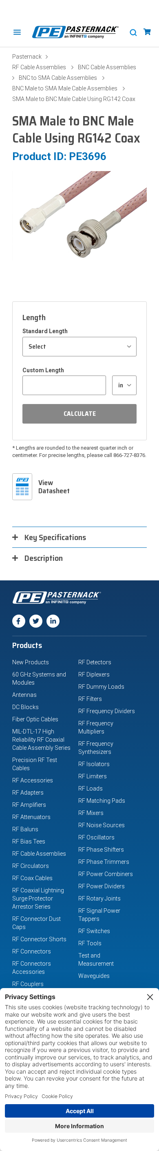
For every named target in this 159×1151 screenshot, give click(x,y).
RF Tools (90, 943)
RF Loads (90, 788)
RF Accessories (32, 780)
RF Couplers (28, 984)
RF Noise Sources (101, 825)
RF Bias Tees (28, 841)
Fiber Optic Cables (35, 719)
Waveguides (94, 976)
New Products (30, 662)
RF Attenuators (31, 817)
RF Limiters (92, 776)
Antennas (24, 695)
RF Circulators (30, 866)
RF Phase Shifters (101, 849)
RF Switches (94, 931)
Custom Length (43, 370)
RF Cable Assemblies (39, 67)
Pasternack (27, 56)
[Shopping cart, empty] (147, 32)
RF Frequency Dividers (106, 711)
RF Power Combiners (105, 874)
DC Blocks (25, 707)
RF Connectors (31, 951)
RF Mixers (91, 813)
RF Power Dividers (101, 886)
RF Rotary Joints (99, 898)
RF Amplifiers (29, 805)
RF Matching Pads (101, 800)
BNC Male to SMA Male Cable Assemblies (64, 88)
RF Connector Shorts (39, 939)
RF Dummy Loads (101, 686)
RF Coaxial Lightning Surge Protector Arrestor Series (38, 898)
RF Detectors (94, 662)
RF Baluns (25, 829)
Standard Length (45, 331)
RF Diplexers (94, 674)
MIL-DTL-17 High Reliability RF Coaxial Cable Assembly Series (41, 739)
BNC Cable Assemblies (107, 67)
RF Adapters (28, 792)
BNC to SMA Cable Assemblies (58, 78)
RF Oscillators (96, 837)
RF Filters (90, 699)
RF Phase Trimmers (103, 862)
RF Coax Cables (32, 878)
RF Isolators (94, 764)
